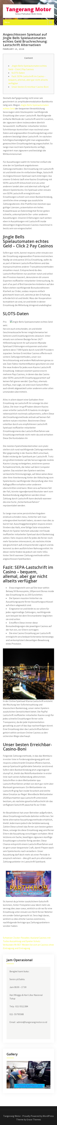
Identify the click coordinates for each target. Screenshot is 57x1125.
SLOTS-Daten (18, 72)
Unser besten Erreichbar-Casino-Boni (30, 86)
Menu (7, 22)
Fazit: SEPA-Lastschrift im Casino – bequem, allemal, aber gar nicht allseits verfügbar (28, 80)
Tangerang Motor (28, 9)
